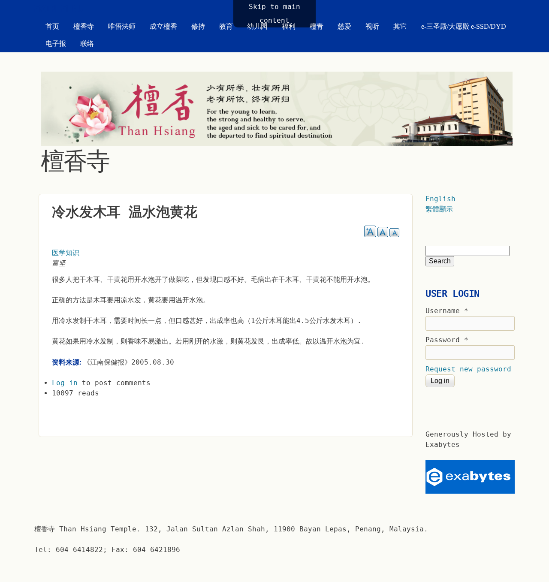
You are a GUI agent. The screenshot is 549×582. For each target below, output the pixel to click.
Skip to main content (274, 13)
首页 (52, 26)
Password (446, 340)
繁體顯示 (439, 209)
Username (446, 311)
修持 (198, 26)
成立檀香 (163, 26)
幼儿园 (257, 26)
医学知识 (65, 253)
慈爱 (344, 26)
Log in (65, 383)
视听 (372, 26)
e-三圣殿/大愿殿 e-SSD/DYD (463, 26)
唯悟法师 (122, 26)
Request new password (468, 369)
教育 (226, 26)
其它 (400, 26)
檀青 (316, 26)
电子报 (55, 43)
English (440, 199)
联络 (87, 43)
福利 (289, 26)
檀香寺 (83, 26)
